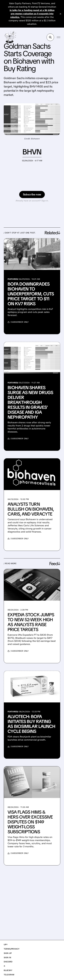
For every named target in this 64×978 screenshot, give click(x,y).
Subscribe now (32, 194)
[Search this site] (50, 37)
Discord (8, 961)
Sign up (8, 953)
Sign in (7, 957)
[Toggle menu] (58, 37)
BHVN (32, 152)
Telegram (9, 974)
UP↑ (6, 944)
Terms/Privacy (11, 949)
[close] (60, 13)
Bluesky (8, 970)
